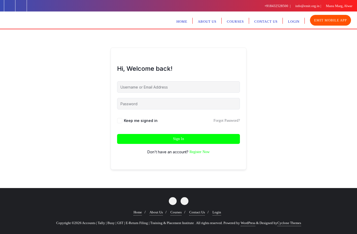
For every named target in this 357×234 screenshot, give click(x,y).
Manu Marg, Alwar (338, 6)
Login (216, 212)
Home (138, 212)
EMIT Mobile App (330, 20)
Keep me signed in (141, 120)
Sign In (178, 139)
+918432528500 (276, 6)
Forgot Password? (227, 120)
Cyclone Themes (289, 223)
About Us (156, 212)
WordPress (248, 223)
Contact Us (197, 212)
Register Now (199, 152)
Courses (176, 212)
